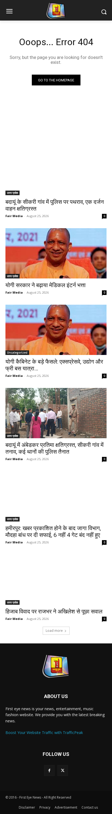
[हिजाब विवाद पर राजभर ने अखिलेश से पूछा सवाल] (56, 579)
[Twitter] (62, 770)
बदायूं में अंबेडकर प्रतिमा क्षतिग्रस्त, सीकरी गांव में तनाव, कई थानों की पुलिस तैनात (54, 448)
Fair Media (14, 216)
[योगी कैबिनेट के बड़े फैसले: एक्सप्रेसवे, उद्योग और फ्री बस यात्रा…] (56, 330)
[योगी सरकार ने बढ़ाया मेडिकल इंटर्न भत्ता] (56, 253)
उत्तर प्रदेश (12, 193)
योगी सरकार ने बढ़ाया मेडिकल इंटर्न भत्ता (45, 285)
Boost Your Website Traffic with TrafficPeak (44, 732)
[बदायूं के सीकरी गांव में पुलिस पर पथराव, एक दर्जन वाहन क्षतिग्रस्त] (56, 170)
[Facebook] (49, 770)
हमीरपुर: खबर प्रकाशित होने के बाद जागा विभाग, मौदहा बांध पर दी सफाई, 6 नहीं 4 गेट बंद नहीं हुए (53, 531)
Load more (54, 630)
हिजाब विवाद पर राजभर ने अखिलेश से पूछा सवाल (53, 611)
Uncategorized (17, 352)
